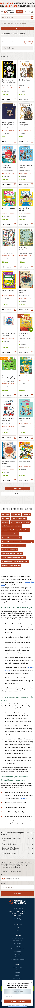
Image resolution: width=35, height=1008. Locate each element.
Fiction (17, 970)
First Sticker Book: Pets (25, 419)
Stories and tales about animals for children (15, 530)
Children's (10, 23)
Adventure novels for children (11, 565)
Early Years (5, 518)
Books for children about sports (11, 526)
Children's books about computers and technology (17, 542)
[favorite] (14, 62)
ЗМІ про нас (17, 954)
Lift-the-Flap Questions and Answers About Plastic (7, 167)
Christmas (5, 522)
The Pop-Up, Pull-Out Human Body (8, 334)
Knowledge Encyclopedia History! (23, 124)
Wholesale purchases (17, 938)
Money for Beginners (26, 376)
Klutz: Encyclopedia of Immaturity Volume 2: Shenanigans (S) (9, 124)
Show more (17, 488)
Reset (28, 42)
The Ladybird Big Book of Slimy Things (9, 377)
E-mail (3, 875)
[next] (31, 493)
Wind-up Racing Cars (9, 844)
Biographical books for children (12, 553)
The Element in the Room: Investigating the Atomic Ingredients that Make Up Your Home (9, 81)
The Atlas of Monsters (23, 291)
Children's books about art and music (13, 557)
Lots (3, 248)
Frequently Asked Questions (17, 959)
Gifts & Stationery (17, 978)
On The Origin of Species (24, 249)
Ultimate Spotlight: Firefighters (8, 419)
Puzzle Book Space (8, 290)
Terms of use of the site (17, 949)
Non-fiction (17, 972)
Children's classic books (9, 549)
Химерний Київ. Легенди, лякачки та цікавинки (11, 849)
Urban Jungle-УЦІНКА (23, 334)
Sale (17, 930)
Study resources (17, 967)
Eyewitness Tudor (24, 80)
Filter (16, 28)
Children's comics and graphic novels (13, 546)
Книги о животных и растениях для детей (15, 561)
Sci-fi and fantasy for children (20, 522)
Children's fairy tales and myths (11, 538)
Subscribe (17, 893)
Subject (3, 883)
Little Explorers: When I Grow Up (26, 166)
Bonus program (17, 940)
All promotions (17, 943)
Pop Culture (26, 514)
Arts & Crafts (16, 514)
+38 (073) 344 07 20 (17, 908)
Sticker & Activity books (19, 518)
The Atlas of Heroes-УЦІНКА (8, 462)
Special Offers (17, 924)
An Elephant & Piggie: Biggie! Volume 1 (11, 839)
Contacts (17, 957)
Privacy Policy (17, 951)
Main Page (3, 23)
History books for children (10, 534)
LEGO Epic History (25, 461)
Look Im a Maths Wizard (24, 209)
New (17, 927)
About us (17, 946)
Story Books (5, 514)
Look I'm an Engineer (8, 208)
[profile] (25, 12)
